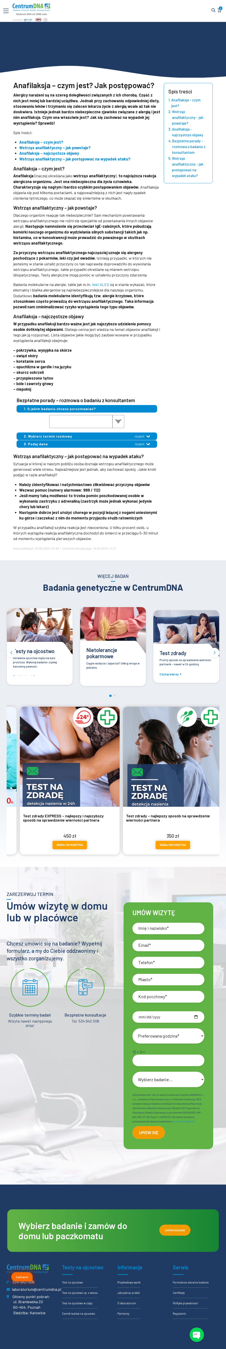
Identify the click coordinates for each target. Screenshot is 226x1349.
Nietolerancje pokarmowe (28, 653)
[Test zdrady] (113, 634)
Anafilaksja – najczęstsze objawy (49, 153)
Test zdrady (99, 653)
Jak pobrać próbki (128, 1293)
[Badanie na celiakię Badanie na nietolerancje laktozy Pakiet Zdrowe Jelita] (86, 421)
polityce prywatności (183, 1121)
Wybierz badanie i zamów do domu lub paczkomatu (72, 1230)
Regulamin (179, 1313)
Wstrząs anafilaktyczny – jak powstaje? (54, 147)
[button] (11, 653)
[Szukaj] (213, 10)
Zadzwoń (22, 1277)
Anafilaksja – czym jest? (41, 142)
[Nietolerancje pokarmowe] (40, 631)
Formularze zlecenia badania (191, 1282)
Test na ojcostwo (72, 1282)
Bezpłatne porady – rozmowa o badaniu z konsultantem (188, 146)
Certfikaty (179, 1293)
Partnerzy (123, 1313)
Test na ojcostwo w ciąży (77, 1303)
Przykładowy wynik (128, 1282)
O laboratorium (126, 1303)
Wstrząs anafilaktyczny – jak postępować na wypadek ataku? (74, 158)
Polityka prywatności (185, 1303)
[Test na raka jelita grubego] (186, 629)
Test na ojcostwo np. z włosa (80, 1293)
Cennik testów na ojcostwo (78, 1313)
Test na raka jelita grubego (180, 651)
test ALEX (100, 284)
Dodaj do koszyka (73, 845)
